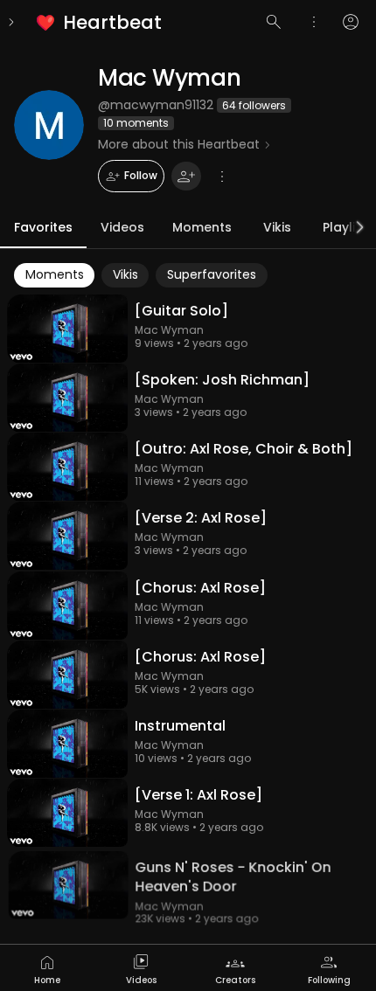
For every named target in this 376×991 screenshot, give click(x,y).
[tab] (47, 968)
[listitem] (100, 22)
